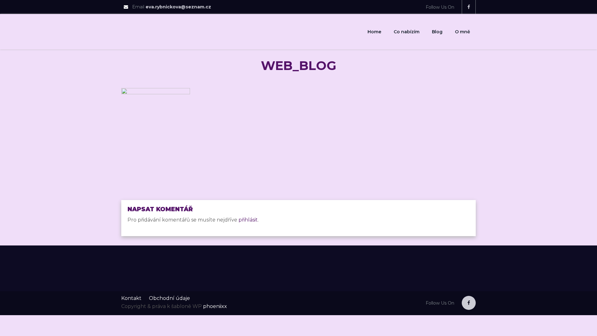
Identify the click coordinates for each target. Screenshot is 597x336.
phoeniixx (215, 306)
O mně (462, 32)
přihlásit (248, 220)
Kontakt (131, 298)
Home (374, 32)
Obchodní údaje (169, 298)
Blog (437, 32)
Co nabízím (406, 32)
